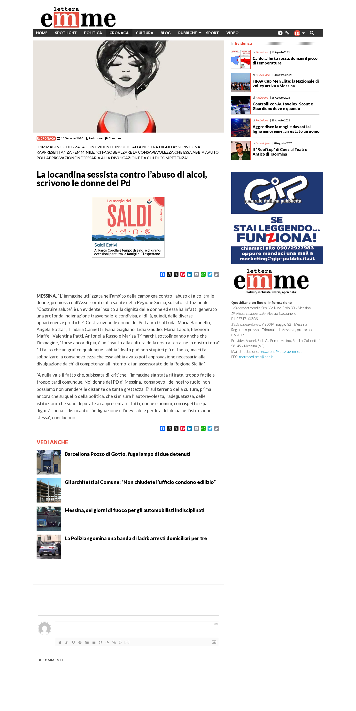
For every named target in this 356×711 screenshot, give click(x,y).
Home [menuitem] (41, 33)
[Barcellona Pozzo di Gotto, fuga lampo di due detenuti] (49, 462)
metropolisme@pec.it (256, 357)
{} (120, 642)
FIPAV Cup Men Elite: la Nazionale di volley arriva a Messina (286, 83)
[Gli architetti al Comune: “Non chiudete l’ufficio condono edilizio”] (49, 490)
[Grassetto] (59, 642)
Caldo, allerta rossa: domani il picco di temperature (285, 60)
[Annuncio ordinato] (87, 642)
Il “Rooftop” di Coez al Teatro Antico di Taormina (280, 151)
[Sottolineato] (73, 642)
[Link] (114, 642)
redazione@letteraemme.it (281, 351)
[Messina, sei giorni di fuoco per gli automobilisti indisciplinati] (49, 518)
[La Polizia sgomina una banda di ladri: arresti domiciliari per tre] (49, 546)
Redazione (95, 138)
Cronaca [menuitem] (119, 33)
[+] (127, 642)
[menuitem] (245, 32)
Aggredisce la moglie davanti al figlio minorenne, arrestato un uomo (286, 129)
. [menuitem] (280, 34)
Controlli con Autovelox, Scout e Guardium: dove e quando (283, 106)
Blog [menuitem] (166, 33)
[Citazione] (100, 642)
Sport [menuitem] (212, 33)
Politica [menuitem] (93, 33)
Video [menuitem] (232, 33)
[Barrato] (80, 642)
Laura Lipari (262, 74)
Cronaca (47, 138)
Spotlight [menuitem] (66, 33)
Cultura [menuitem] (144, 33)
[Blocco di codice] (107, 642)
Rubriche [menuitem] (187, 33)
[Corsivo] (66, 642)
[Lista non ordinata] (93, 642)
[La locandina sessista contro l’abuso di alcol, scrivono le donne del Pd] (128, 86)
